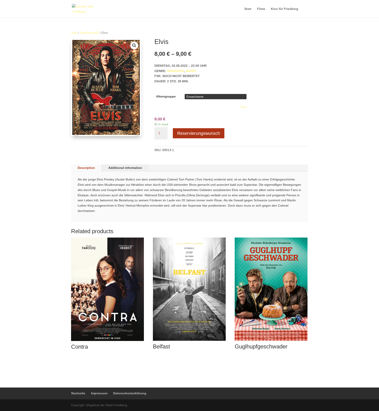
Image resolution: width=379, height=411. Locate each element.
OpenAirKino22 (89, 32)
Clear (243, 106)
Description (86, 167)
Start (247, 9)
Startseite (78, 393)
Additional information (125, 167)
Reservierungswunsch (198, 133)
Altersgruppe (166, 96)
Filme (261, 9)
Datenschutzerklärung (129, 393)
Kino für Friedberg (284, 9)
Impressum (99, 393)
